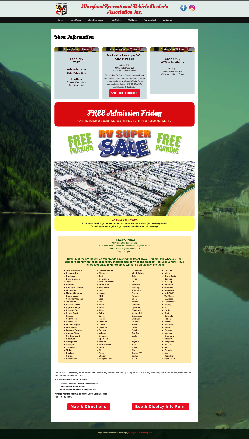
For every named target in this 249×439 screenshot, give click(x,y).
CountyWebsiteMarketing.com (140, 432)
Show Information (95, 20)
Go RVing (132, 20)
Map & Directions (88, 407)
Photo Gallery (115, 20)
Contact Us (167, 20)
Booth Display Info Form (160, 407)
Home (60, 20)
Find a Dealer (75, 20)
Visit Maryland (150, 20)
